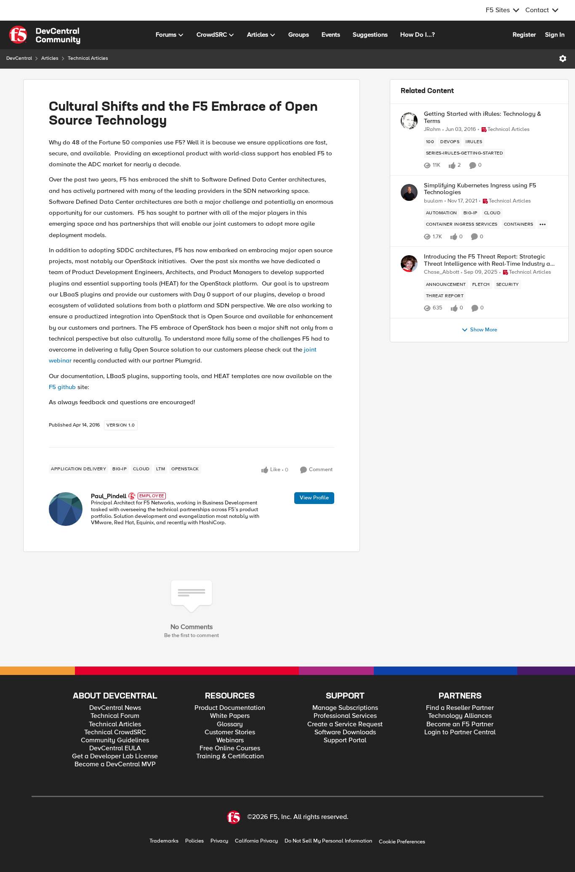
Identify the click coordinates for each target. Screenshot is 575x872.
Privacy (219, 841)
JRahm (432, 129)
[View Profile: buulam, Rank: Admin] (409, 192)
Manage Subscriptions (345, 708)
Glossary (230, 724)
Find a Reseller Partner (460, 708)
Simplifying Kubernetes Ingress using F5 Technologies (480, 189)
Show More (483, 330)
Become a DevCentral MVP (115, 764)
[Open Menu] (563, 58)
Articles (50, 58)
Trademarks (163, 841)
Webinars (230, 740)
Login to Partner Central (459, 732)
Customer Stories (230, 732)
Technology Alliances (460, 716)
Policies (194, 841)
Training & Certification (230, 756)
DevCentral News (115, 708)
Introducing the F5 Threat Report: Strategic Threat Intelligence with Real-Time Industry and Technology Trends (490, 260)
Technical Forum (115, 716)
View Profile (314, 497)
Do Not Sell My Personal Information (328, 841)
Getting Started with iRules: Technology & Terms (482, 117)
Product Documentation (229, 708)
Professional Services (345, 716)
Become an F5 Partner (459, 724)
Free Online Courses (230, 748)
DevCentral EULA (115, 748)
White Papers (230, 716)
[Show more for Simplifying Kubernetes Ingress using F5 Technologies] (543, 224)
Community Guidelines (115, 740)
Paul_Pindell (108, 496)
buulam (433, 201)
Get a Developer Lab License (115, 756)
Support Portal (345, 740)
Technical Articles (88, 58)
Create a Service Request (345, 724)
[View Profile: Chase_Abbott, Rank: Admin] (409, 263)
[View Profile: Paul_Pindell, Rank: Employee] (66, 509)
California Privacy (256, 841)
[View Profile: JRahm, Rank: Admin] (409, 120)
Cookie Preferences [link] (402, 841)
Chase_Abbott (441, 272)
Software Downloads (345, 732)
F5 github (62, 387)
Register (524, 34)
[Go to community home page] (44, 35)
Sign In (554, 34)
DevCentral (19, 58)
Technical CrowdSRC (115, 732)
